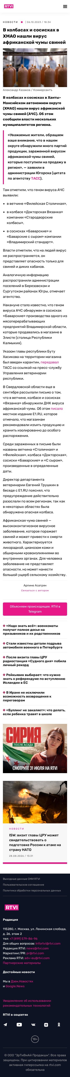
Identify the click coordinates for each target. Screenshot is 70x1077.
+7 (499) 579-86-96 (24, 938)
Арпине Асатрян (35, 585)
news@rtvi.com (37, 948)
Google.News (15, 986)
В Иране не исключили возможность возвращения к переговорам (27, 696)
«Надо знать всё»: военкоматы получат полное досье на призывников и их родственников (31, 629)
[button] (65, 6)
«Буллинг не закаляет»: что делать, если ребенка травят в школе (34, 712)
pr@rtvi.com (35, 953)
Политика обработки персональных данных (32, 890)
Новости (10, 22)
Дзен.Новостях (22, 981)
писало (57, 408)
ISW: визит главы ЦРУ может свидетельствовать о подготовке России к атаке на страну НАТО (35, 842)
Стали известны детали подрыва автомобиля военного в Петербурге (32, 645)
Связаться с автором (35, 590)
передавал (50, 362)
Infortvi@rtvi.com (48, 943)
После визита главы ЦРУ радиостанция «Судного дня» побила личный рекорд (34, 661)
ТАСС (35, 178)
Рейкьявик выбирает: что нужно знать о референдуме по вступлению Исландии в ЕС (34, 679)
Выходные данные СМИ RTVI (21, 879)
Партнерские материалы (22, 963)
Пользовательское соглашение (23, 884)
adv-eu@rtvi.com (37, 958)
